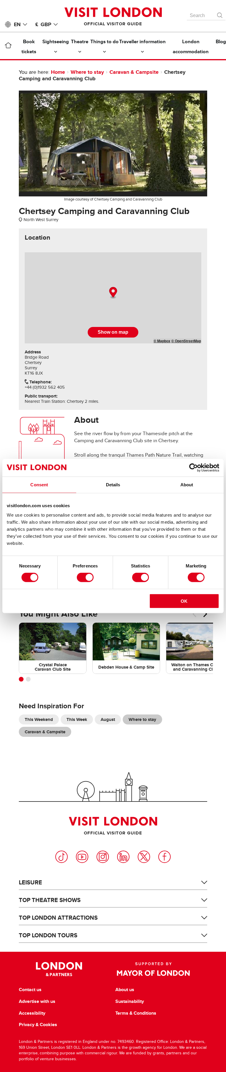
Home (58, 72)
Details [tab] (113, 484)
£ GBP (43, 24)
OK (184, 600)
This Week (77, 719)
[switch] (85, 577)
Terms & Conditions (135, 1013)
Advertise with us (37, 1001)
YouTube (82, 857)
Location (37, 237)
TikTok (61, 857)
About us (124, 989)
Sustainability (129, 1001)
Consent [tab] (39, 484)
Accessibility (32, 1013)
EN (17, 24)
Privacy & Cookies (38, 1024)
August (108, 719)
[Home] (8, 46)
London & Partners (59, 969)
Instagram (103, 857)
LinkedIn (123, 857)
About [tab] (186, 484)
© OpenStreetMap (186, 340)
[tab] (37, 237)
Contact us (30, 989)
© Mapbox (162, 340)
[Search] (220, 14)
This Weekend (39, 719)
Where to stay (87, 72)
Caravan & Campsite (134, 72)
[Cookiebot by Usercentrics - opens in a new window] (193, 467)
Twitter (144, 857)
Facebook (164, 857)
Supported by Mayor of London (153, 969)
